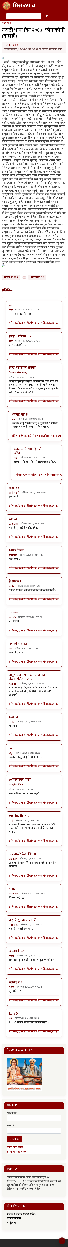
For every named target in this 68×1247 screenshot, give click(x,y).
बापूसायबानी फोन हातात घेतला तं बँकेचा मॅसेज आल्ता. (28, 677)
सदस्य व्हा (53, 323)
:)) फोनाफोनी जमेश (20, 779)
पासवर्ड (10, 1126)
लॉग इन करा (36, 323)
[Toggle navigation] (64, 16)
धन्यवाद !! (14, 717)
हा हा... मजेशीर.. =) (20, 336)
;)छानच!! (14, 488)
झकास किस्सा (17, 951)
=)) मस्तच (14, 612)
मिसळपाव (24, 5)
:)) (10, 748)
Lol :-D (13, 1013)
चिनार (15, 45)
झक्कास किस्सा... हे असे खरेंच (27, 451)
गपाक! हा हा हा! (18, 643)
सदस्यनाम (12, 1113)
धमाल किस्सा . (17, 550)
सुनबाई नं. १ (16, 982)
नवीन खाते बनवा (15, 1147)
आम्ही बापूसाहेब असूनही (22, 367)
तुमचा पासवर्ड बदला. (17, 1152)
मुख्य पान (6, 23)
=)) (10, 305)
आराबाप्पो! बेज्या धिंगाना (22, 854)
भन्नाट (12, 889)
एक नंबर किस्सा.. (19, 816)
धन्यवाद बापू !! (20, 414)
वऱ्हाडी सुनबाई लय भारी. (23, 920)
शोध (46, 16)
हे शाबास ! (15, 581)
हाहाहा (13, 519)
